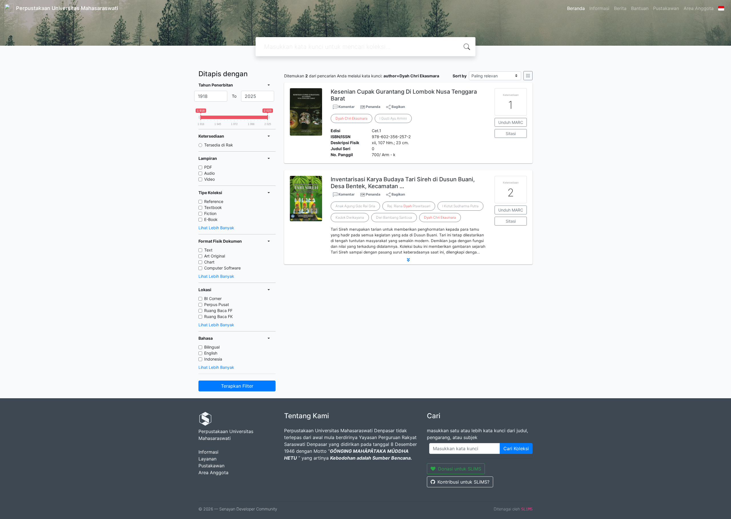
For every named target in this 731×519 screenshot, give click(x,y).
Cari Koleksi (516, 448)
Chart (209, 262)
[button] (408, 259)
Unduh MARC (510, 122)
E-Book (211, 219)
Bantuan (639, 8)
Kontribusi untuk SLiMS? (463, 482)
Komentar (346, 106)
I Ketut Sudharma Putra (460, 206)
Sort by (460, 75)
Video (209, 179)
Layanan (207, 459)
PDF (208, 167)
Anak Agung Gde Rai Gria (355, 206)
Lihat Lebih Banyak (216, 227)
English (210, 353)
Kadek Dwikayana (350, 217)
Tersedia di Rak (218, 144)
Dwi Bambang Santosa (394, 217)
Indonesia (213, 359)
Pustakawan (666, 8)
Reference (213, 201)
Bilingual (212, 347)
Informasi (599, 8)
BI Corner (213, 298)
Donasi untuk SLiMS (459, 469)
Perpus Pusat (216, 304)
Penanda (373, 106)
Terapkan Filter (237, 386)
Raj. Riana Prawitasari (408, 206)
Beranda (576, 8)
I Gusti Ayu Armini (393, 118)
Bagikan (398, 106)
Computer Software (222, 267)
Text (208, 250)
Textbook (213, 207)
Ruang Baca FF (218, 310)
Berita (620, 8)
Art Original (214, 256)
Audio (209, 173)
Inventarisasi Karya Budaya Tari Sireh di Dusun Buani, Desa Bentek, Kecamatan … (403, 183)
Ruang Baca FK (218, 316)
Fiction (210, 213)
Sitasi (511, 133)
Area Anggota (699, 8)
